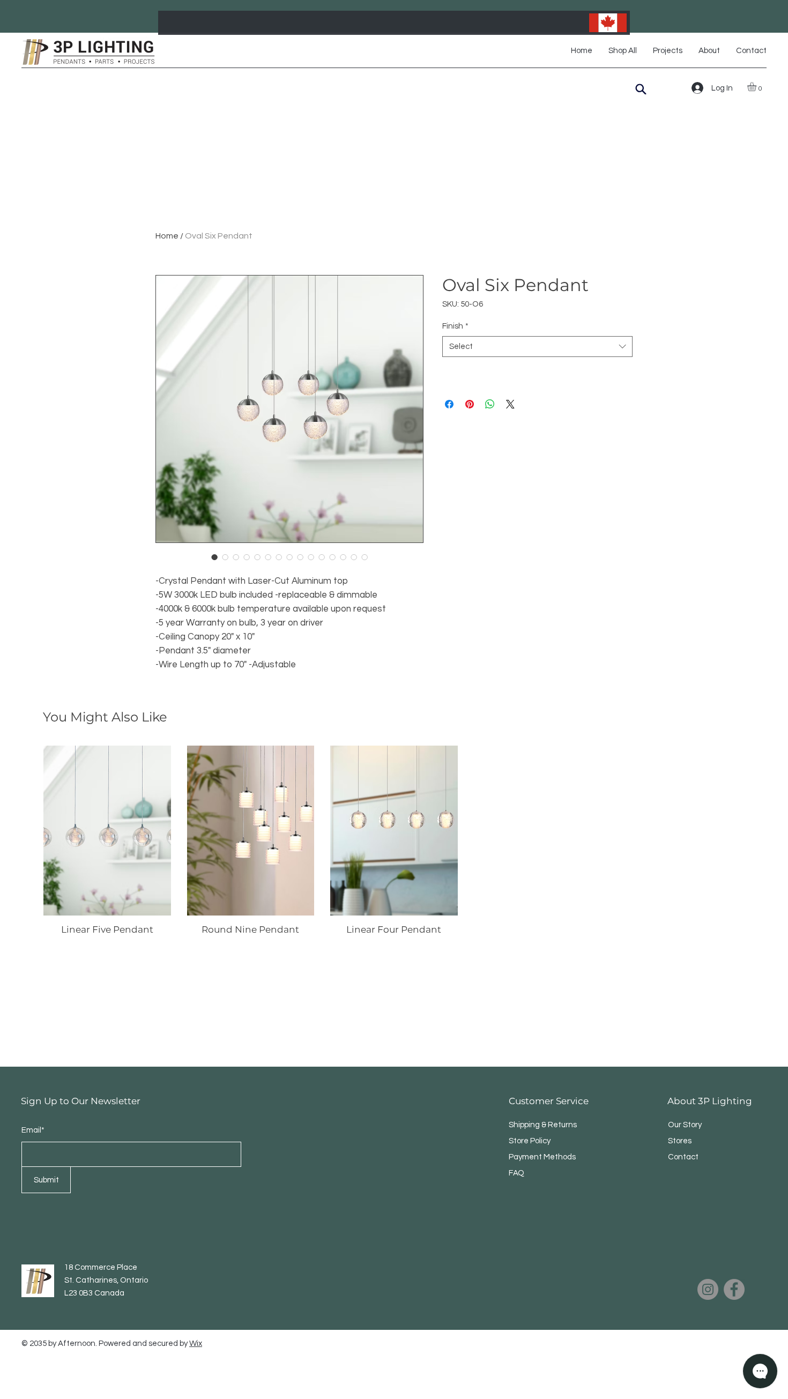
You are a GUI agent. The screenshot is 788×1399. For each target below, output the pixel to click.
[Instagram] (707, 1289)
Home (167, 236)
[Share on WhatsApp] (490, 404)
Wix (195, 1344)
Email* (32, 1130)
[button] (757, 86)
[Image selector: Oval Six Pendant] (214, 557)
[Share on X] (510, 404)
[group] (394, 840)
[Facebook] (734, 1289)
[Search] (641, 89)
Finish (455, 326)
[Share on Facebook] (449, 404)
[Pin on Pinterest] (469, 404)
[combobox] (537, 346)
